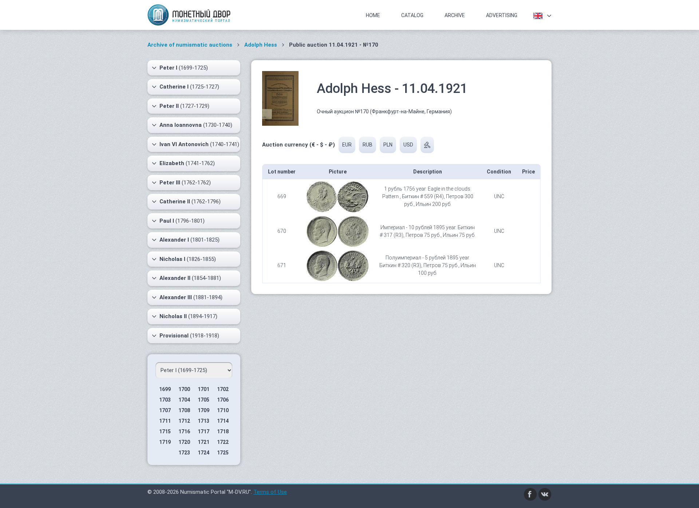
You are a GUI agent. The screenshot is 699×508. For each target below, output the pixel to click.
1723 (184, 453)
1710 (223, 410)
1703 (165, 400)
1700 (184, 389)
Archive (455, 15)
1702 (223, 389)
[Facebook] (530, 494)
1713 (203, 421)
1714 (223, 421)
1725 (223, 453)
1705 (203, 400)
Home (373, 15)
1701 (203, 389)
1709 (203, 410)
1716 (184, 431)
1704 (184, 400)
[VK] (545, 494)
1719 (165, 442)
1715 (165, 431)
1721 (203, 442)
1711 (165, 421)
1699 (165, 389)
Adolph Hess (261, 45)
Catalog (412, 15)
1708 (184, 410)
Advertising (501, 15)
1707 (165, 410)
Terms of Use (270, 492)
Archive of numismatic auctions (189, 45)
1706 (223, 400)
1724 (203, 453)
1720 (184, 442)
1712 (184, 421)
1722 (223, 442)
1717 (203, 431)
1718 (223, 431)
